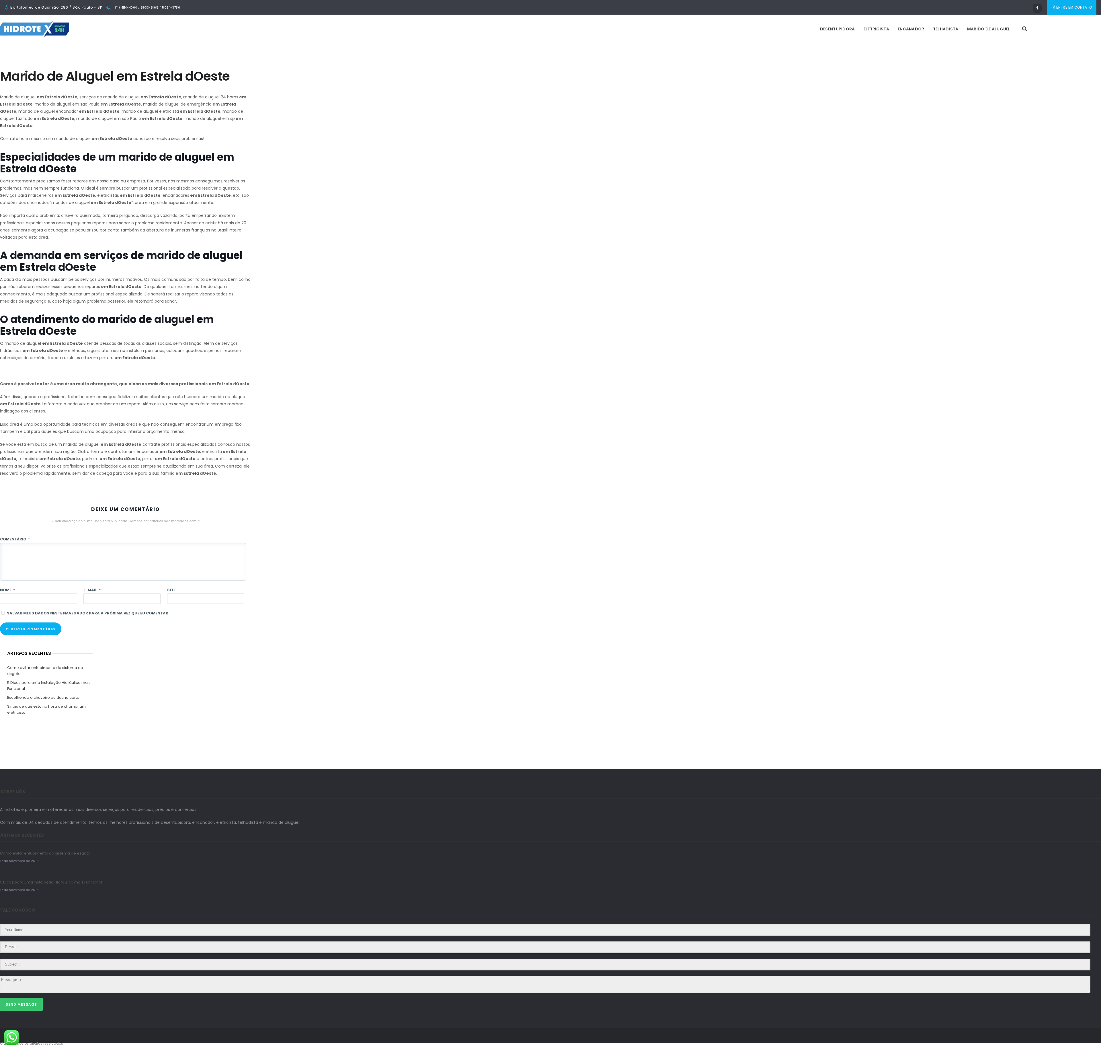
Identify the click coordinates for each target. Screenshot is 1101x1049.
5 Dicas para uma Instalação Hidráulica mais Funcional (49, 685)
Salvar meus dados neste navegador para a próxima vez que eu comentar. (88, 613)
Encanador (911, 29)
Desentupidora (837, 29)
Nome (7, 590)
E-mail (92, 590)
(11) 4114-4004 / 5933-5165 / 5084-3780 (147, 7)
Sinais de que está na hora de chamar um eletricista (46, 709)
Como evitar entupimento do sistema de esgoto (45, 670)
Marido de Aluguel (988, 29)
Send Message (21, 1004)
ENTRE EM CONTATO (1074, 7)
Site (171, 590)
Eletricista (876, 29)
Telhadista (946, 29)
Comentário (15, 539)
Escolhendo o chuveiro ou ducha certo (43, 697)
